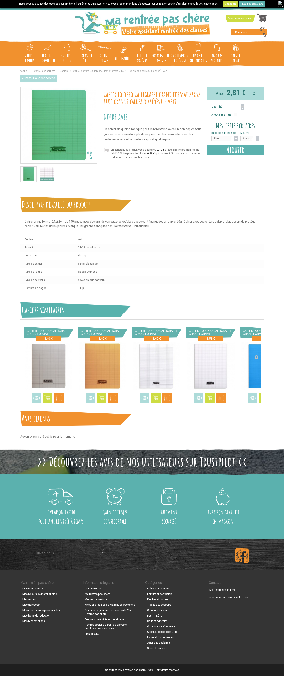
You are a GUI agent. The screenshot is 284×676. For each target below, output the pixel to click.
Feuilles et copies (67, 58)
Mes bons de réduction (36, 615)
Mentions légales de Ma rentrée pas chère (110, 604)
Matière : (245, 132)
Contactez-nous (94, 588)
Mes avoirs (29, 599)
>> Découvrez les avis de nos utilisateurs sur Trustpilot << (142, 461)
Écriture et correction (48, 58)
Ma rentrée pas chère (37, 583)
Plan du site (92, 633)
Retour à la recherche (40, 78)
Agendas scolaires (217, 58)
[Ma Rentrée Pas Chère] (142, 23)
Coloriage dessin (105, 58)
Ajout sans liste (221, 114)
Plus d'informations (252, 3)
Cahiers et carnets (30, 58)
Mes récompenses (33, 621)
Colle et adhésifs (142, 58)
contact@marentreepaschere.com (229, 597)
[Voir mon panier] (262, 18)
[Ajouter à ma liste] (59, 398)
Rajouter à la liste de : (224, 132)
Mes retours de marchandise (39, 594)
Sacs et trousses (236, 58)
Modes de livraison (96, 599)
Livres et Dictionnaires (198, 58)
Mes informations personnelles (41, 610)
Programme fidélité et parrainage (104, 619)
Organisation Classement (160, 58)
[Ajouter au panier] (47, 398)
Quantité (216, 106)
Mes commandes (32, 588)
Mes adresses (31, 604)
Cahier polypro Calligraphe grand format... (48, 332)
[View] (36, 398)
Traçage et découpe (86, 58)
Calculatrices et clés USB (179, 58)
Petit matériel (123, 58)
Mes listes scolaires (240, 18)
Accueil (24, 70)
